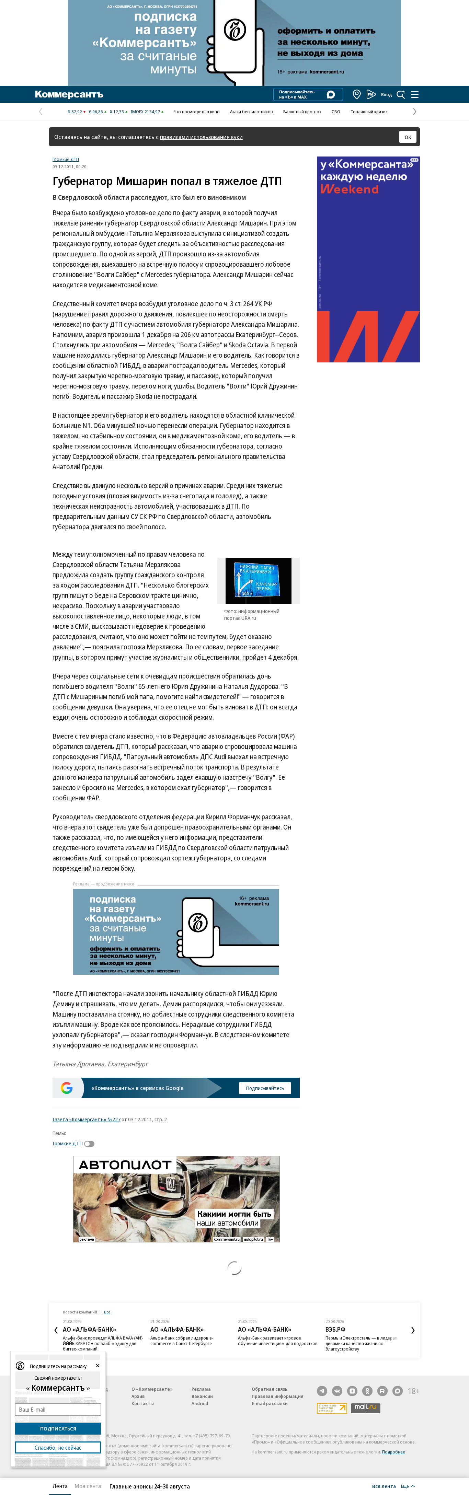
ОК (408, 137)
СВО (336, 111)
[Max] (397, 1391)
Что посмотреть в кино (197, 111)
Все (107, 1311)
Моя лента (88, 1486)
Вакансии (202, 1396)
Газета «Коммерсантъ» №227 (87, 1119)
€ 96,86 (96, 111)
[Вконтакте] (337, 1391)
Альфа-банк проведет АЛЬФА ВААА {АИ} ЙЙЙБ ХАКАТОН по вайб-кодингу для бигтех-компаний (103, 1343)
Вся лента (384, 1486)
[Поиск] (401, 94)
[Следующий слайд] (413, 1330)
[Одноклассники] (367, 1391)
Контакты (142, 1403)
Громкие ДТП (66, 159)
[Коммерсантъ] (69, 94)
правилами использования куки (201, 137)
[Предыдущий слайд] (56, 1330)
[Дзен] (352, 1391)
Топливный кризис (369, 111)
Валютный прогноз (302, 111)
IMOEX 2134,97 (145, 111)
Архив (138, 1396)
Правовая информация (278, 1396)
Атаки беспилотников (251, 111)
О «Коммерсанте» (152, 1389)
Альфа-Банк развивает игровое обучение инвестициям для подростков (278, 1340)
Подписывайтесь (265, 1088)
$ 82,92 (75, 111)
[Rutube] (382, 1391)
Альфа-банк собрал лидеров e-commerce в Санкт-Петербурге (182, 1340)
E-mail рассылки (270, 1403)
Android (200, 1403)
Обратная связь (269, 1389)
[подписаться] (91, 1144)
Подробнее (393, 1452)
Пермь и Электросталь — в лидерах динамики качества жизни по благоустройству (361, 1343)
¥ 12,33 (117, 111)
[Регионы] (357, 94)
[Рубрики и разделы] (415, 94)
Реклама (201, 1389)
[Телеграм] (322, 1391)
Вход (386, 94)
